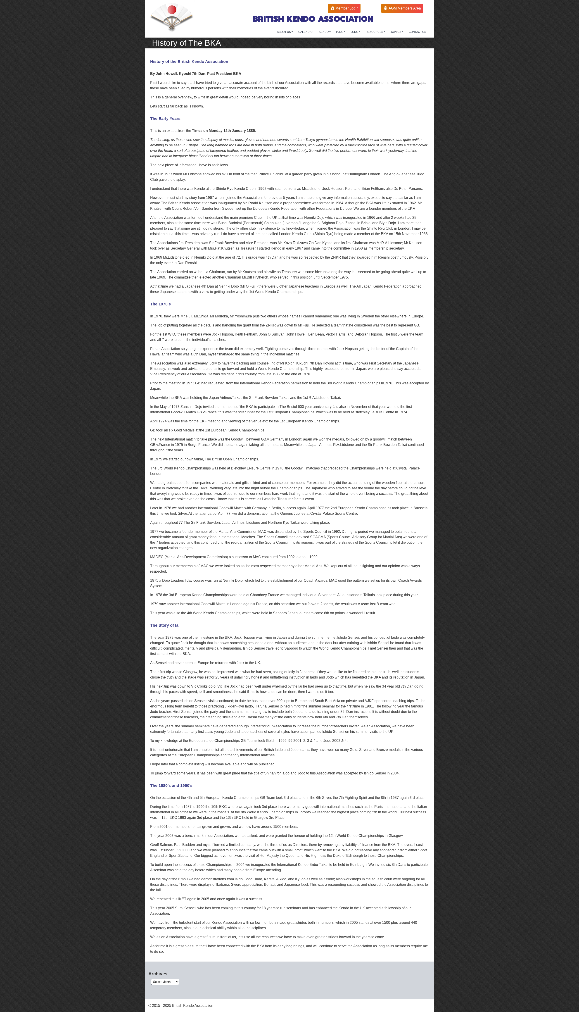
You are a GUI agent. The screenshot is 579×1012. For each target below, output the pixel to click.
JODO (355, 31)
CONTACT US (417, 31)
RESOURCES (375, 31)
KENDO (324, 31)
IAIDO (340, 31)
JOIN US (396, 31)
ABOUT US (284, 31)
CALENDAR (305, 31)
